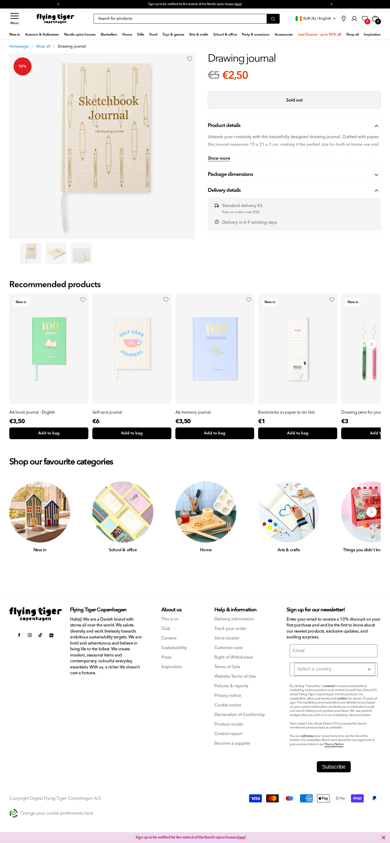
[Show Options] (369, 669)
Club (165, 629)
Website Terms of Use (235, 676)
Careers (168, 638)
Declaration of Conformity (239, 715)
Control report (228, 734)
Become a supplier (232, 743)
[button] (14, 19)
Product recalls (228, 724)
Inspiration (171, 667)
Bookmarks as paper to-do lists (286, 412)
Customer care (228, 648)
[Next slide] (371, 344)
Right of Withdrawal (233, 657)
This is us (169, 619)
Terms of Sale (227, 667)
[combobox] (334, 669)
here (238, 4)
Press (166, 657)
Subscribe (333, 767)
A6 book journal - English (32, 412)
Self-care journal (107, 412)
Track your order (230, 629)
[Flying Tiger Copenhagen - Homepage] (55, 18)
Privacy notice (227, 695)
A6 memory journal (193, 412)
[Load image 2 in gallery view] (56, 253)
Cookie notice (227, 705)
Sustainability (174, 648)
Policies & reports (231, 686)
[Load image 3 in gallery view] (81, 253)
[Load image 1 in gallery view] (30, 253)
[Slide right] (371, 512)
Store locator (227, 638)
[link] (343, 18)
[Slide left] (18, 512)
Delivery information (234, 619)
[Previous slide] (18, 344)
